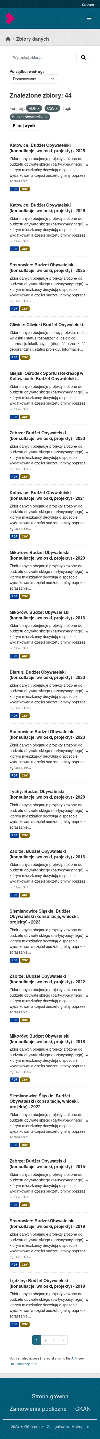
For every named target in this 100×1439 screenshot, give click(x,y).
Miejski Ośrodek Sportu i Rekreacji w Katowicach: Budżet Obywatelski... (46, 376)
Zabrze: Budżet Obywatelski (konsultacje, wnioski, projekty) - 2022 (47, 979)
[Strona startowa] (8, 38)
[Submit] (83, 57)
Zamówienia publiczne (38, 1408)
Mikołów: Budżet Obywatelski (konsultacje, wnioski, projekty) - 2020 (47, 555)
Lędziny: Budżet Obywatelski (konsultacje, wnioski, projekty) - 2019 (47, 1283)
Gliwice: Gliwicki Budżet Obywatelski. (47, 324)
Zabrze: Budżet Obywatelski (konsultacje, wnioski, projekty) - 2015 (47, 1163)
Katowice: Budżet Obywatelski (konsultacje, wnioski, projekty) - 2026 (47, 207)
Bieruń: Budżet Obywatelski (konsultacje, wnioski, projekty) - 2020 (47, 675)
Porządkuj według (26, 71)
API (74, 1358)
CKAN (83, 1408)
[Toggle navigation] (89, 18)
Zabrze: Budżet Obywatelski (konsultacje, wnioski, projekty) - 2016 (47, 854)
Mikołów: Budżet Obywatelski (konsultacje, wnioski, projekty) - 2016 (47, 615)
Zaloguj (88, 4)
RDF (14, 189)
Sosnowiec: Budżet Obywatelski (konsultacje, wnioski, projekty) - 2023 (47, 734)
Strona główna (50, 1396)
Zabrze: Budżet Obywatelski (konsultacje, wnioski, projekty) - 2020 (47, 435)
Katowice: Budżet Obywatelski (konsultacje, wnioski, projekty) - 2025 (47, 148)
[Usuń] (38, 108)
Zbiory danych (32, 38)
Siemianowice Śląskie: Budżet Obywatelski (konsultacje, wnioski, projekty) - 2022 (44, 1101)
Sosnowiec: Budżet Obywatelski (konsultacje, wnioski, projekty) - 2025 (47, 267)
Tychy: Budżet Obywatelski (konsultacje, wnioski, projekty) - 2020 (47, 794)
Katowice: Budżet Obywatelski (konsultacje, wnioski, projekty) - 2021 (47, 495)
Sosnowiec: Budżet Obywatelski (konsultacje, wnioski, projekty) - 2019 (47, 1223)
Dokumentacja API (23, 1363)
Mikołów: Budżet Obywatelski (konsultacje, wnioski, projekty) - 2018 (47, 1038)
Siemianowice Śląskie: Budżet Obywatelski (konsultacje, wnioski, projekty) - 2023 (44, 916)
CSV (25, 189)
